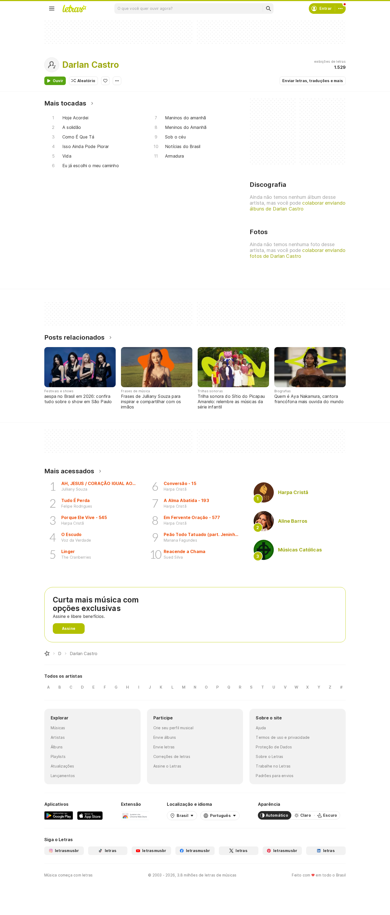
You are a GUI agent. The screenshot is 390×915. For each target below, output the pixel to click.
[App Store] (90, 815)
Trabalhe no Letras (273, 766)
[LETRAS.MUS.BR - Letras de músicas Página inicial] (74, 8)
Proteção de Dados (274, 747)
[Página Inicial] (47, 653)
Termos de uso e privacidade (283, 737)
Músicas (58, 728)
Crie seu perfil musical (173, 728)
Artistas (58, 737)
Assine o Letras (167, 766)
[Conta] (340, 8)
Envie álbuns (164, 737)
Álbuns (57, 747)
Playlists (58, 756)
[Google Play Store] (58, 815)
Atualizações (62, 766)
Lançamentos (63, 775)
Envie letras (164, 747)
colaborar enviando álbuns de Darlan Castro (297, 206)
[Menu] (51, 8)
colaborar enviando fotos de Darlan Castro (297, 253)
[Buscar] (268, 8)
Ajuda (261, 728)
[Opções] (117, 81)
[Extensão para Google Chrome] (135, 815)
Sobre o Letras (269, 756)
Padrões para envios (274, 775)
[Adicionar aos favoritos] (105, 81)
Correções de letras (171, 756)
